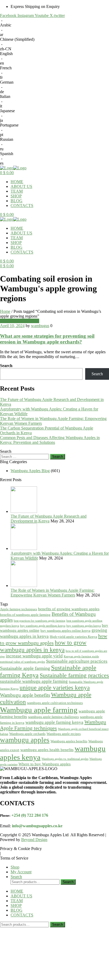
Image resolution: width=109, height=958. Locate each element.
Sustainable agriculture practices (76, 661)
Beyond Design (34, 839)
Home (5, 311)
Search (6, 365)
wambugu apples (24, 740)
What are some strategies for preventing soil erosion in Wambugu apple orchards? (47, 339)
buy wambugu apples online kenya (65, 630)
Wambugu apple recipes (64, 734)
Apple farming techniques (18, 609)
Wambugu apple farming (39, 710)
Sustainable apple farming (25, 668)
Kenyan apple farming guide (81, 656)
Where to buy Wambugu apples (45, 764)
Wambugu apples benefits (69, 741)
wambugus (40, 325)
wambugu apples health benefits (47, 750)
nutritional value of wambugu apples (22, 661)
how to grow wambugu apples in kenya (43, 646)
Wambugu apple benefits (25, 695)
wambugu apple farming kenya (54, 722)
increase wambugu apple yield (34, 655)
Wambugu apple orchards (27, 734)
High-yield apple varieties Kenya (73, 637)
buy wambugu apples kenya (83, 625)
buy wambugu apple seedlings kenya (42, 625)
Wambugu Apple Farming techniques (53, 725)
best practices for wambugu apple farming (39, 620)
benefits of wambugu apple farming (25, 615)
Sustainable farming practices (74, 675)
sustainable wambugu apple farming (34, 681)
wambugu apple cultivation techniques (55, 703)
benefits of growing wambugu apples (68, 609)
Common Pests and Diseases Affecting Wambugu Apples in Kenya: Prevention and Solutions (50, 440)
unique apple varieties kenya (55, 687)
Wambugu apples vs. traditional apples (65, 758)
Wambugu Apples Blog (19, 321)
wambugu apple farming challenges (53, 717)
